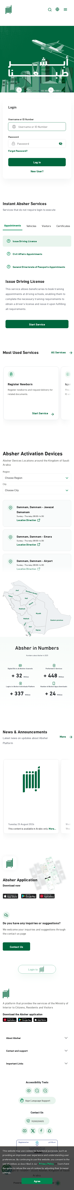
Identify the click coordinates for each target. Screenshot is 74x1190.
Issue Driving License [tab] (25, 241)
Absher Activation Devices (32, 453)
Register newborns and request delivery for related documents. (30, 391)
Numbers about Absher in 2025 (37, 655)
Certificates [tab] (63, 225)
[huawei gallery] (47, 896)
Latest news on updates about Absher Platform (25, 740)
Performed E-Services (54, 668)
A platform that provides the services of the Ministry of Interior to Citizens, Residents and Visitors (35, 1005)
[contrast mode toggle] (29, 1090)
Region (6, 471)
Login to (33, 969)
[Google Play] (28, 896)
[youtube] (25, 1131)
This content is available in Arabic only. (32, 828)
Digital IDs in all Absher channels (20, 668)
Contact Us (16, 946)
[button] (37, 513)
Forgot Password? (18, 150)
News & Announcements (25, 731)
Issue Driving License (25, 281)
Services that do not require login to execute (29, 209)
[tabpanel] (37, 282)
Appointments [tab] (12, 225)
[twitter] (33, 1131)
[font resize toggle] (37, 1090)
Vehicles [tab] (31, 225)
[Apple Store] (10, 896)
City (5, 484)
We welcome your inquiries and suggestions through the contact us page (34, 931)
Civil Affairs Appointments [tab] (27, 254)
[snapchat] (49, 1131)
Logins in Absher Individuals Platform (20, 686)
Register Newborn (20, 384)
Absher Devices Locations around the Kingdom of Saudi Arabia (36, 462)
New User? (37, 170)
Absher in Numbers (37, 647)
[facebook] (41, 1131)
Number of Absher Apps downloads (53, 686)
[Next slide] (51, 90)
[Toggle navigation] (65, 9)
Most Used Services (21, 352)
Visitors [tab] (46, 225)
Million (26, 676)
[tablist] (37, 225)
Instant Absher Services (24, 203)
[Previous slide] (19, 90)
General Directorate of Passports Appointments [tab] (39, 267)
